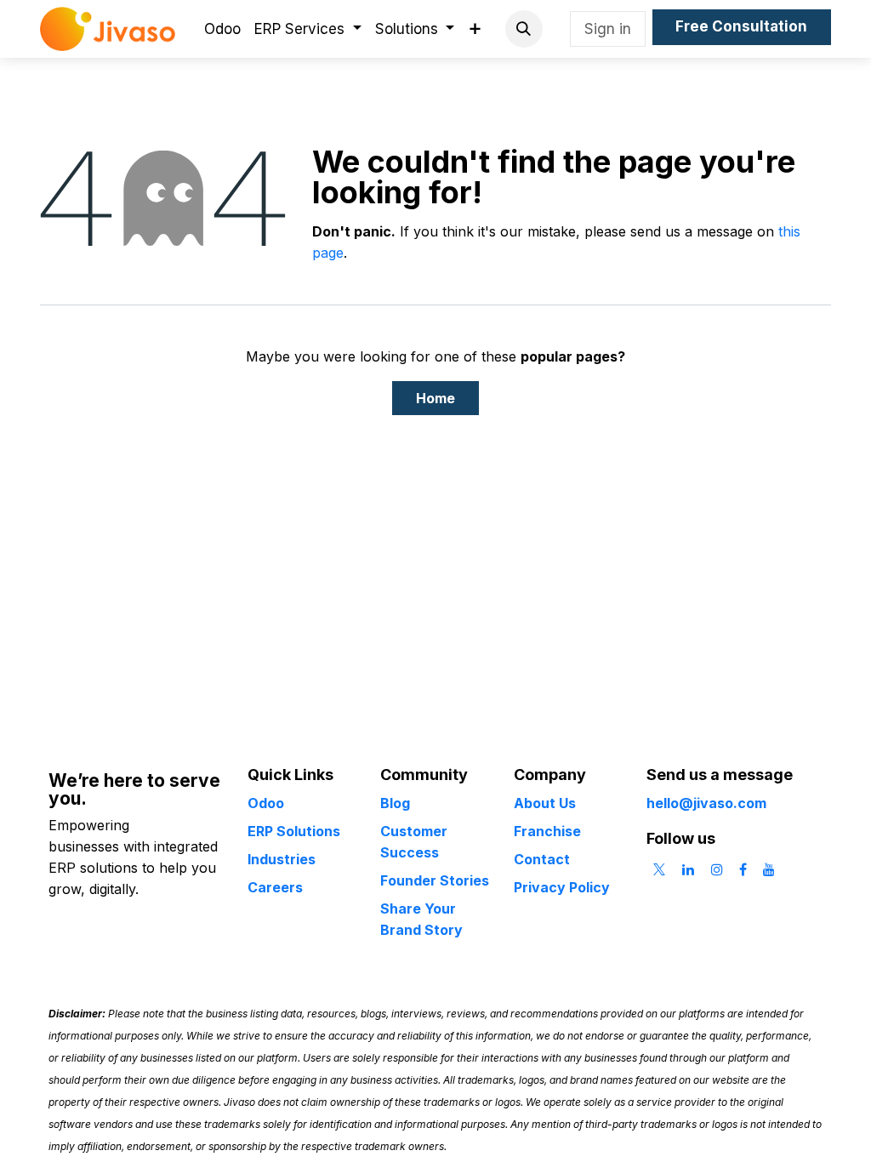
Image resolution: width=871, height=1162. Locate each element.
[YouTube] (769, 869)
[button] (524, 29)
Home (435, 398)
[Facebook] (743, 869)
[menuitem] (222, 29)
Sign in (607, 28)
